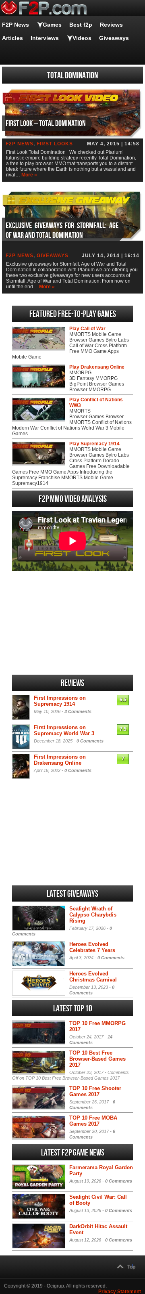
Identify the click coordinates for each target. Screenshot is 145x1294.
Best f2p (80, 24)
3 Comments (77, 711)
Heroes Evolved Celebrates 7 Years (92, 947)
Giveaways (114, 38)
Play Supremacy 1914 (94, 444)
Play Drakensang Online (96, 367)
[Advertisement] (72, 623)
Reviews (111, 24)
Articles (12, 38)
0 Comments (90, 740)
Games (52, 24)
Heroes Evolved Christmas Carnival (93, 977)
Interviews (45, 38)
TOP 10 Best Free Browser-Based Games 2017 (97, 1059)
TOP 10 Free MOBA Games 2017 (93, 1121)
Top (131, 1267)
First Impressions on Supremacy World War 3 (64, 730)
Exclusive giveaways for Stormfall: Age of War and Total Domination (62, 230)
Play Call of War (87, 328)
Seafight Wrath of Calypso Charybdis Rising (92, 915)
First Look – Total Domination (46, 123)
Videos (81, 38)
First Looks (55, 144)
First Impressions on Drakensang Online (60, 760)
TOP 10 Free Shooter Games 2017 (95, 1091)
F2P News (15, 24)
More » (29, 175)
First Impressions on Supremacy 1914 (60, 701)
